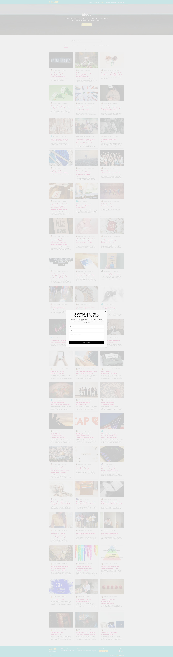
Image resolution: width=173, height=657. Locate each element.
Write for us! (86, 342)
